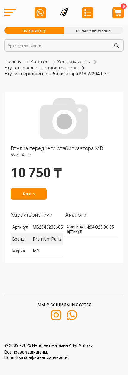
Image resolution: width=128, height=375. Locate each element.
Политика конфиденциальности (36, 357)
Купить (29, 194)
